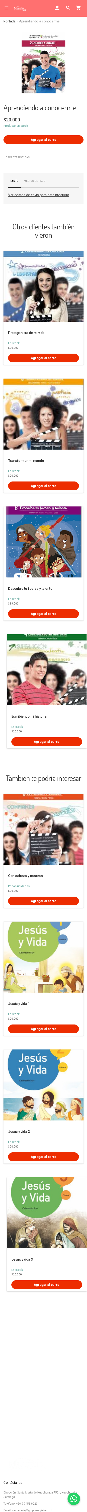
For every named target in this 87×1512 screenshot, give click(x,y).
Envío (14, 181)
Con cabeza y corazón (25, 876)
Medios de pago (34, 181)
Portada (9, 21)
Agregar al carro (43, 140)
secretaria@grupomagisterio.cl (32, 1510)
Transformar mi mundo (26, 461)
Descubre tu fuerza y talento (30, 588)
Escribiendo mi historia (29, 716)
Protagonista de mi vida (26, 333)
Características (18, 157)
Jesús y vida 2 (19, 1131)
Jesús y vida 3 (22, 1259)
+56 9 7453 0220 (27, 1503)
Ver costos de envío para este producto (38, 195)
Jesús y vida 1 (19, 1004)
